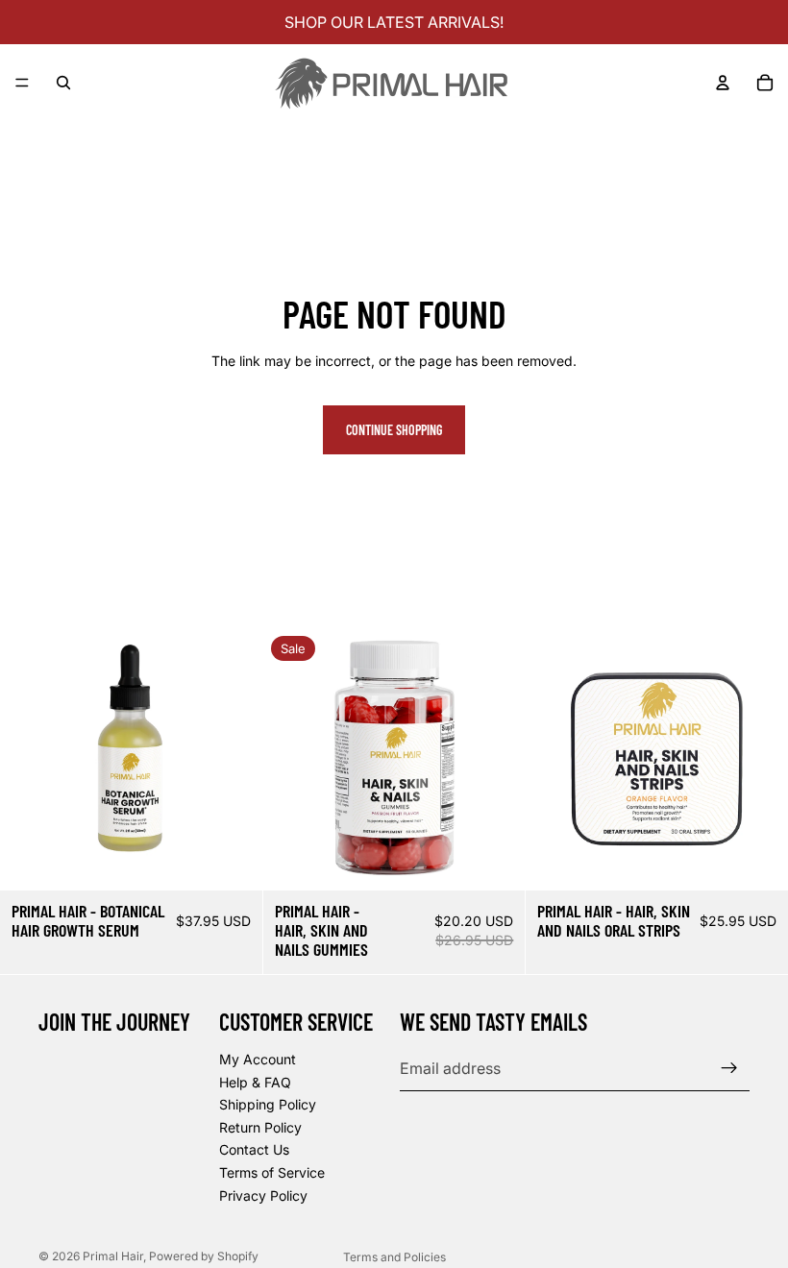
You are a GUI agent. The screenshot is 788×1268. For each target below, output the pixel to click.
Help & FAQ (255, 1082)
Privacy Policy (263, 1195)
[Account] (723, 82)
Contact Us (254, 1150)
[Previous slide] (29, 760)
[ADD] (232, 860)
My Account (257, 1059)
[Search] (63, 82)
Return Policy (260, 1127)
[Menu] (22, 83)
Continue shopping (394, 430)
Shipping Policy (267, 1105)
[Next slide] (233, 760)
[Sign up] (729, 1069)
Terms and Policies (394, 1257)
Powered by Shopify (204, 1256)
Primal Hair (113, 1256)
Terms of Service (272, 1172)
